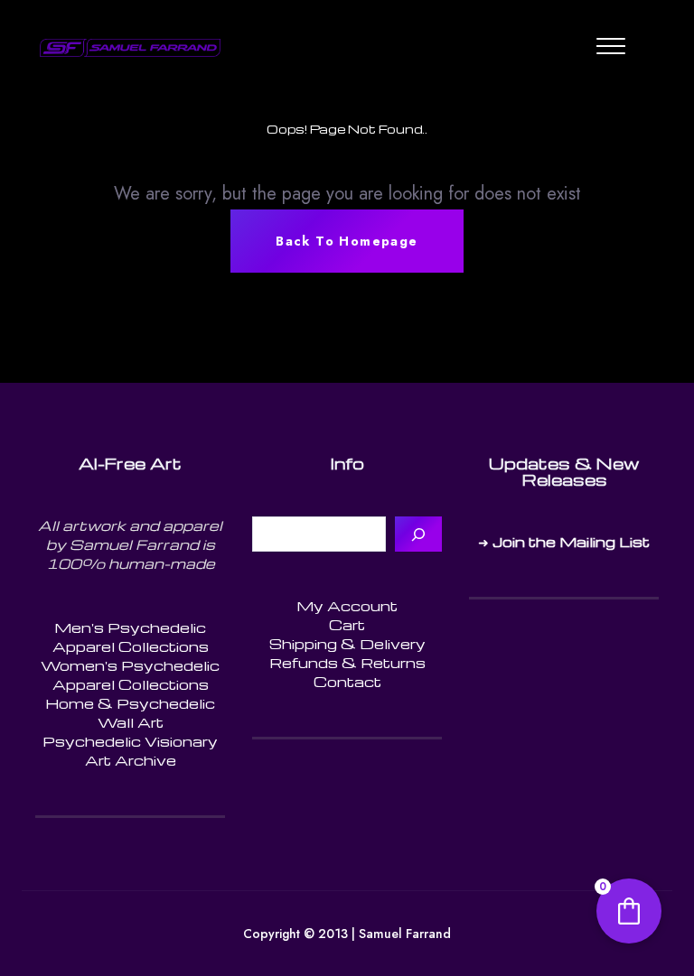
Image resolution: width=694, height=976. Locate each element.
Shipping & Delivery (347, 644)
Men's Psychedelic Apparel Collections (130, 636)
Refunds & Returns (347, 663)
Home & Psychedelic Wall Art (130, 712)
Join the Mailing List (571, 542)
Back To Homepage (346, 241)
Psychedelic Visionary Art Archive (130, 750)
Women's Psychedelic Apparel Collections (130, 674)
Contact (347, 682)
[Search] (418, 534)
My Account (347, 606)
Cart (347, 625)
